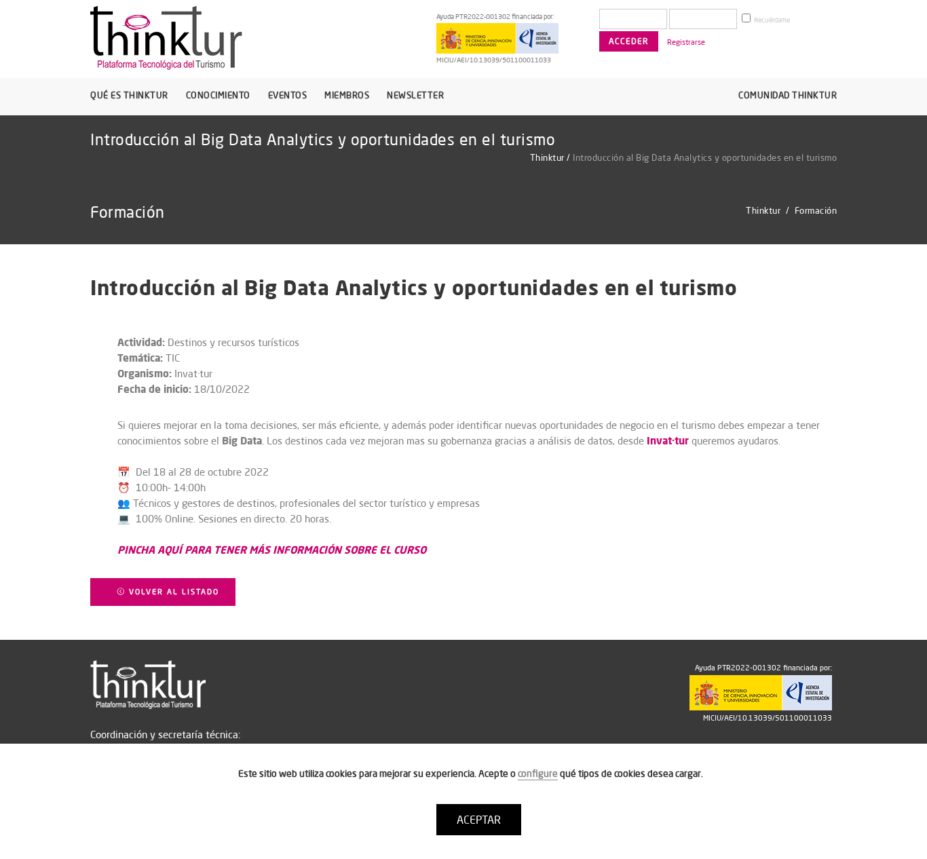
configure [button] (538, 773)
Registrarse (686, 42)
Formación (816, 210)
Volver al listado (172, 591)
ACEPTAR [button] (479, 819)
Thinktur (547, 157)
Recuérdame (771, 20)
